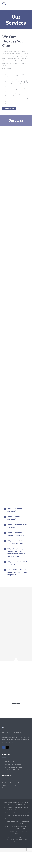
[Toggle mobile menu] (29, 4)
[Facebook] (3, 747)
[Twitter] (7, 747)
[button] (16, 509)
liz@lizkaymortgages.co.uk (13, 764)
